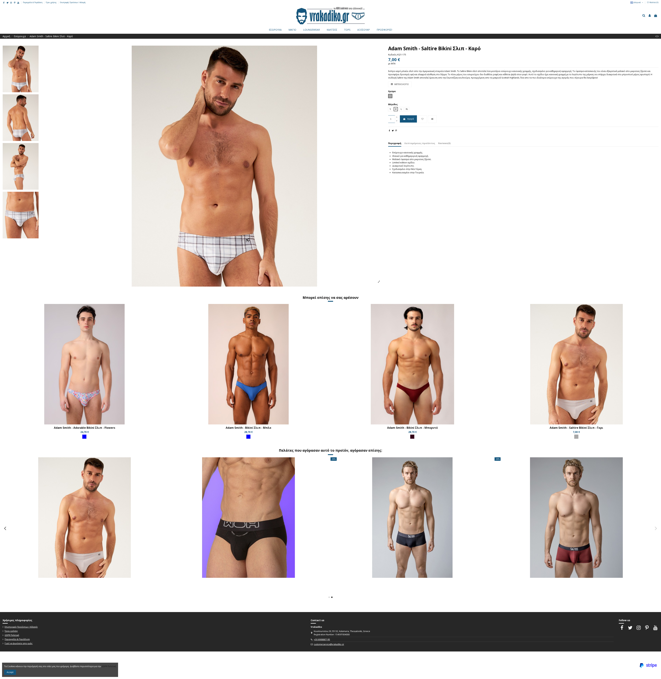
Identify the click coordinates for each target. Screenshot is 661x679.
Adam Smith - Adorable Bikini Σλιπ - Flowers (84, 428)
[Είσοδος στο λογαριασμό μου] (650, 15)
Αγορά (410, 118)
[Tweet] (393, 130)
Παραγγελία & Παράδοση (33, 2)
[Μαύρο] (84, 590)
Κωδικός (392, 54)
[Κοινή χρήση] (389, 130)
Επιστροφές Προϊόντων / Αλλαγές (73, 2)
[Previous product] (656, 36)
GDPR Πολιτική (12, 635)
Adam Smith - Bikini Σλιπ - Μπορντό (412, 428)
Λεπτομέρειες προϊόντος (419, 143)
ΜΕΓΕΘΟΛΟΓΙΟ (401, 84)
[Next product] (657, 36)
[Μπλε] (84, 437)
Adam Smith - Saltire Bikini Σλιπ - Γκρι (576, 428)
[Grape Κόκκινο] (412, 437)
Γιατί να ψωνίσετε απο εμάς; (19, 643)
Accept (10, 672)
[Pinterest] (396, 130)
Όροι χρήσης (51, 2)
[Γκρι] (576, 437)
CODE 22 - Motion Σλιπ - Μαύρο (84, 581)
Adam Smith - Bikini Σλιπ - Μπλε (248, 428)
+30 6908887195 (322, 639)
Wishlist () (653, 2)
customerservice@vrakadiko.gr (329, 644)
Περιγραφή (394, 143)
